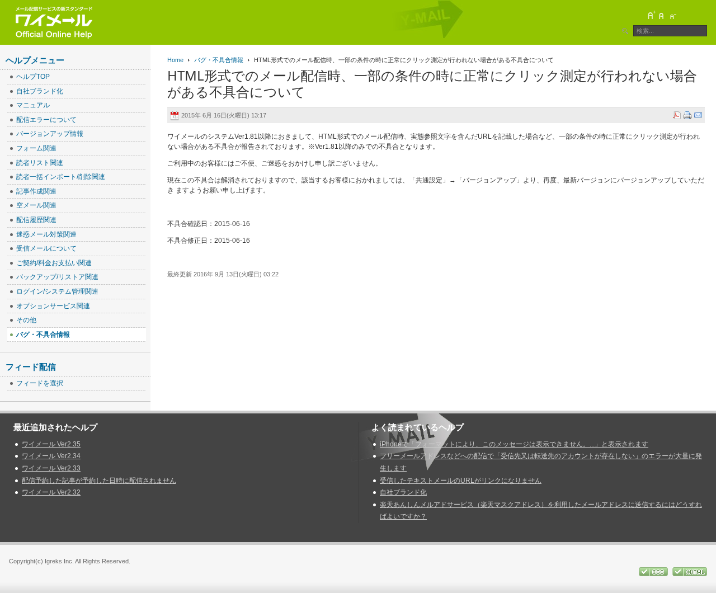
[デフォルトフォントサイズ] (661, 15)
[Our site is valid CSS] (654, 571)
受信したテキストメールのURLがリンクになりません (460, 480)
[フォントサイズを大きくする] (651, 15)
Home (175, 60)
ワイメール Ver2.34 (51, 456)
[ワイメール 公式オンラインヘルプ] (53, 22)
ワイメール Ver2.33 (51, 468)
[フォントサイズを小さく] (672, 15)
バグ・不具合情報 (218, 60)
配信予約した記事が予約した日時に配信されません (99, 480)
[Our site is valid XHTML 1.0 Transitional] (689, 571)
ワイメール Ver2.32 (51, 492)
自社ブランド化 (403, 492)
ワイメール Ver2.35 (51, 444)
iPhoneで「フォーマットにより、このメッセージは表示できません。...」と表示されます (514, 444)
